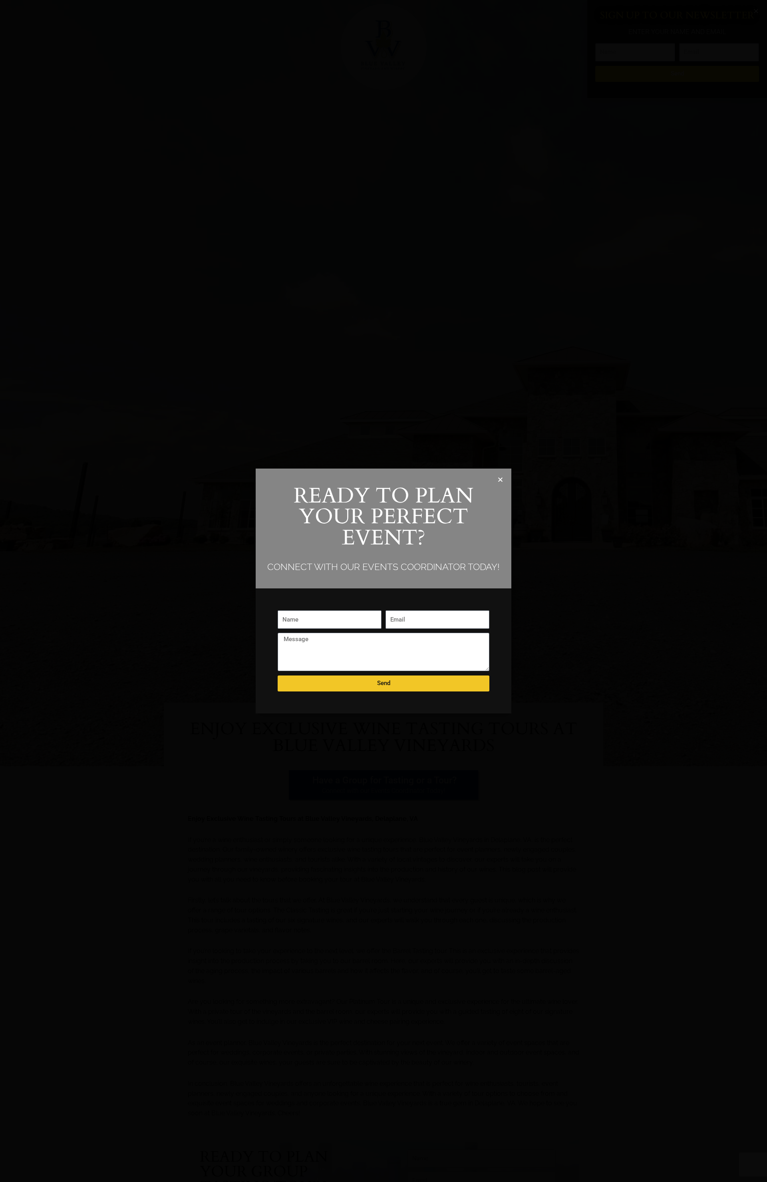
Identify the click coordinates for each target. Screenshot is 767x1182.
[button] (500, 480)
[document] (383, 591)
